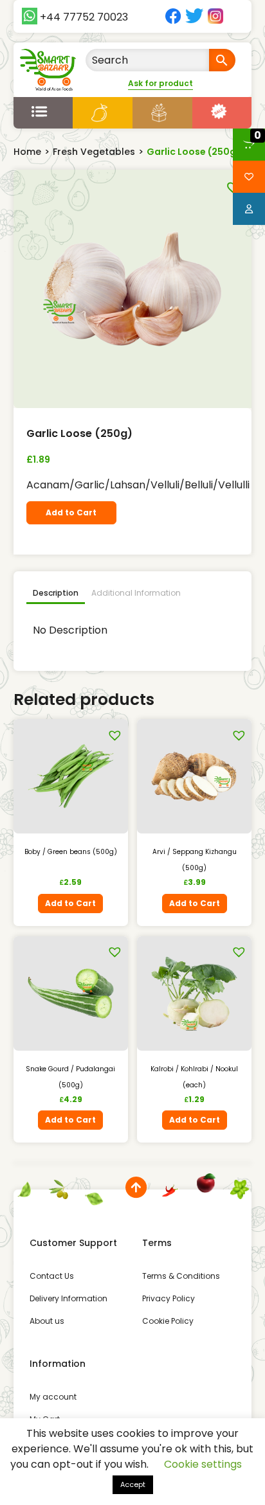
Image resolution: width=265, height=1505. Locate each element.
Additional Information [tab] (136, 592)
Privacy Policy (168, 1298)
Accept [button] (132, 1484)
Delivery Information (68, 1298)
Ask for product (160, 83)
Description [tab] (55, 592)
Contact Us (52, 1275)
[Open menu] (43, 111)
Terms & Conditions (181, 1275)
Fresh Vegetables (94, 151)
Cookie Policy (168, 1320)
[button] (231, 184)
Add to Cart (71, 512)
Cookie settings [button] (203, 1464)
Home (27, 151)
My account (53, 1396)
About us (47, 1320)
